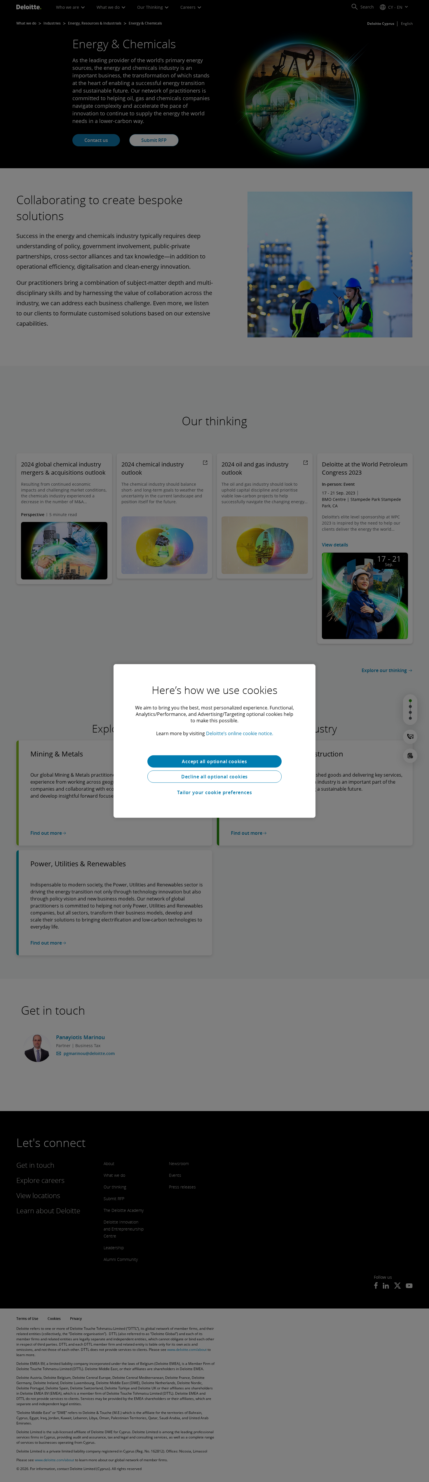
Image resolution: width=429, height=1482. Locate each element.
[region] (214, 741)
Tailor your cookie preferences (214, 792)
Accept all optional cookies (214, 761)
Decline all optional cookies (214, 776)
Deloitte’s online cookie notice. (239, 733)
